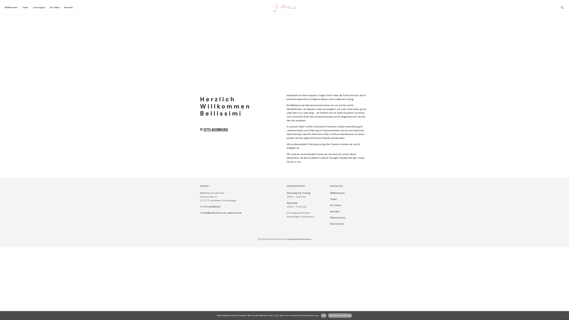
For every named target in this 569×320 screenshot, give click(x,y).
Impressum (337, 223)
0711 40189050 (216, 129)
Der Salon (55, 7)
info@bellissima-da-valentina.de (222, 212)
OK (323, 315)
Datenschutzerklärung (340, 315)
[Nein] (565, 315)
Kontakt (68, 7)
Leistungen (39, 7)
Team (25, 7)
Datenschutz (338, 217)
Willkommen (11, 7)
